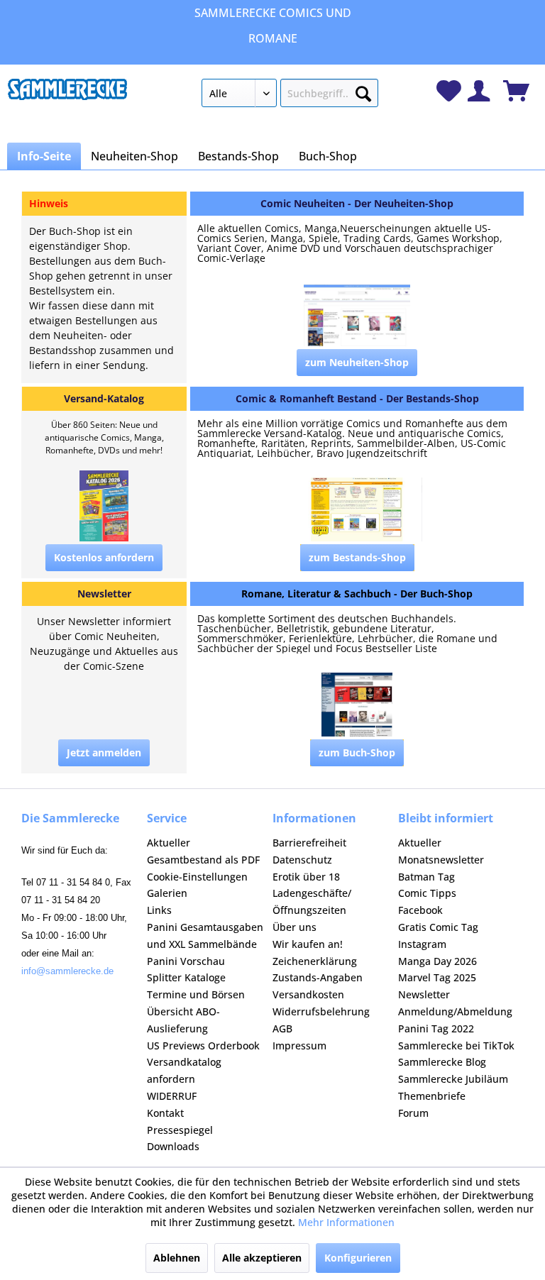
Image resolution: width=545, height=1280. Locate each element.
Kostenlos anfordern (104, 557)
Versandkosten (308, 994)
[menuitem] (290, 96)
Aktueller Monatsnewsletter (441, 851)
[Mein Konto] (479, 90)
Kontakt (165, 1113)
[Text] (357, 438)
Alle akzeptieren (262, 1257)
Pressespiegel (180, 1130)
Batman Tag (426, 876)
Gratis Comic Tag (438, 927)
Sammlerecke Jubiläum (453, 1079)
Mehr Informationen (346, 1222)
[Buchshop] (357, 594)
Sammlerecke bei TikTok (456, 1045)
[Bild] (357, 317)
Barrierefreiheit (309, 842)
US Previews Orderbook (203, 1045)
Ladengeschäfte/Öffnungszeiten (311, 901)
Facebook (420, 910)
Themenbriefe (432, 1096)
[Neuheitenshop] (357, 204)
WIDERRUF (172, 1096)
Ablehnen (176, 1257)
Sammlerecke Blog (442, 1062)
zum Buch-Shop (357, 752)
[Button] (357, 362)
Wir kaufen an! (307, 944)
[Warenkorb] (516, 91)
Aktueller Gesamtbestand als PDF (203, 851)
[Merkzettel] (448, 90)
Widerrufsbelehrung (321, 1011)
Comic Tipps (427, 893)
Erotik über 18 (306, 876)
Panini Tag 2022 (436, 1028)
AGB (282, 1028)
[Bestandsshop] (357, 399)
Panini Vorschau (186, 961)
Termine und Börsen (196, 994)
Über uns (294, 927)
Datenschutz (302, 859)
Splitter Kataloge (186, 977)
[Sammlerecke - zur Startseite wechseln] (67, 96)
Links (159, 910)
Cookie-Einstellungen (197, 876)
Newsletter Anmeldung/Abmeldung (455, 1003)
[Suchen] (363, 91)
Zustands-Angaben (317, 977)
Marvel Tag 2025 (437, 977)
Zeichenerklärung (314, 961)
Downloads (173, 1146)
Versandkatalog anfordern (184, 1070)
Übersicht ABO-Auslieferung (183, 1020)
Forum (413, 1113)
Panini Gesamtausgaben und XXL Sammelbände (205, 935)
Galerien (167, 893)
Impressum (299, 1045)
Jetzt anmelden (104, 752)
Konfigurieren (358, 1257)
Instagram (422, 944)
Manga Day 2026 (437, 961)
